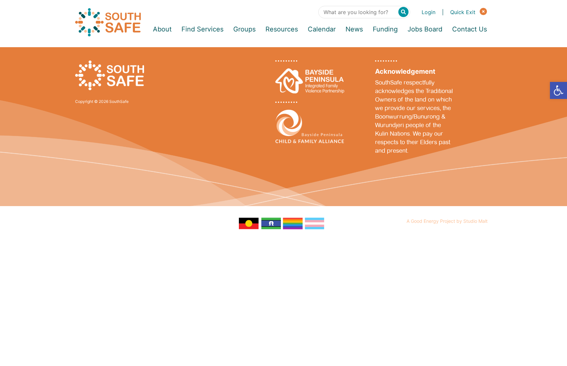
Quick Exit (463, 12)
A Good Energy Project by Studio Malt (447, 221)
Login (428, 12)
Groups (244, 29)
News (354, 29)
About (162, 29)
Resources (281, 29)
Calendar (322, 29)
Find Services (202, 29)
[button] (558, 90)
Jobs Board (425, 29)
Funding (385, 29)
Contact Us (469, 29)
